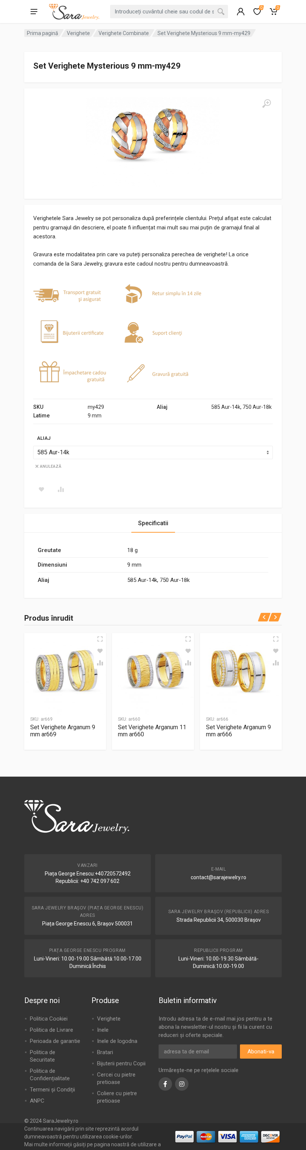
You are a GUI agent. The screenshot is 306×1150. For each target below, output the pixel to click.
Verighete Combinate (124, 33)
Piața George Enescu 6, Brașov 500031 (87, 924)
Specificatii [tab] (153, 523)
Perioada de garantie (55, 1041)
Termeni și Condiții (52, 1089)
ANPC (37, 1100)
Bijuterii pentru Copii (121, 1063)
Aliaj (43, 438)
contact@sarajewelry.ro (218, 877)
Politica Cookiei (49, 1018)
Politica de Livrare (51, 1030)
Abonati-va (260, 1051)
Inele (103, 1030)
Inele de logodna (117, 1041)
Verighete (78, 33)
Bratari (105, 1052)
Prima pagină (42, 33)
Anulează (50, 466)
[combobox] (169, 11)
